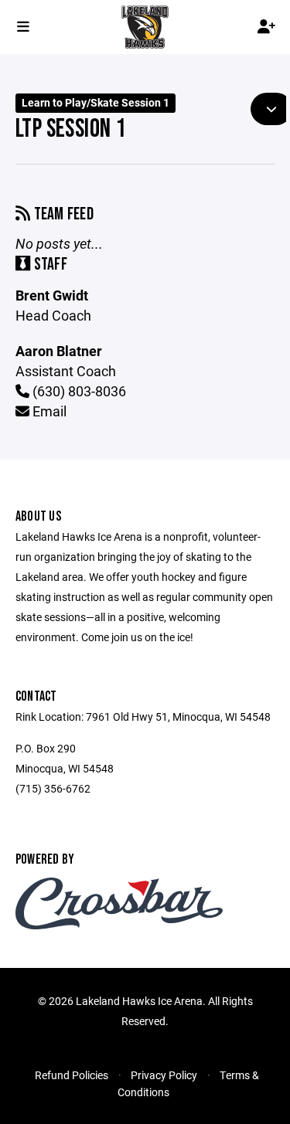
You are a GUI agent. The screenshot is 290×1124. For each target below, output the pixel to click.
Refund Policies (71, 1075)
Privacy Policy (164, 1075)
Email (48, 411)
